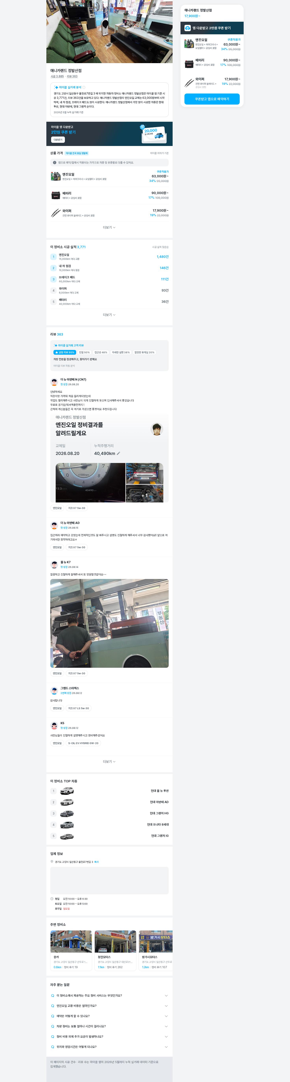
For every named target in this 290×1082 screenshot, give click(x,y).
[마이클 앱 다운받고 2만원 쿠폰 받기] (109, 134)
